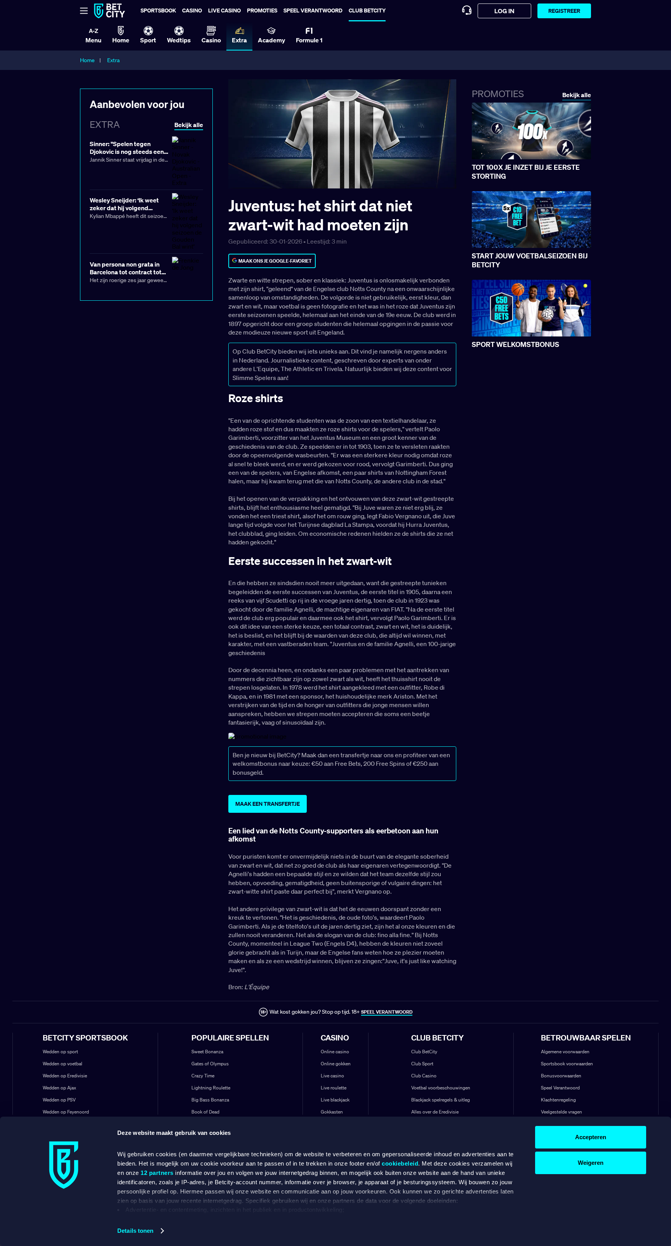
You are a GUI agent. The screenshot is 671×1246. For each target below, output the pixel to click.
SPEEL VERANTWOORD (386, 1012)
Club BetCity (367, 10)
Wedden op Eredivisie (65, 1075)
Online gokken (336, 1063)
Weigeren (590, 1162)
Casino (192, 10)
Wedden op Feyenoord (66, 1111)
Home (87, 60)
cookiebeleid (400, 1163)
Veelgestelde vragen (561, 1111)
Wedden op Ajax (59, 1087)
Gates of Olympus (210, 1063)
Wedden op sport (60, 1051)
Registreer (564, 10)
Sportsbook (158, 10)
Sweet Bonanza (207, 1051)
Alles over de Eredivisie (435, 1111)
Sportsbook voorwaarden (567, 1063)
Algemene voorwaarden (565, 1051)
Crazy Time (202, 1075)
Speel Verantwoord (560, 1087)
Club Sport (422, 1063)
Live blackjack (335, 1099)
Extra (113, 60)
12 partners (157, 1172)
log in (504, 11)
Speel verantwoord (312, 10)
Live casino (224, 10)
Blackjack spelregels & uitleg (440, 1099)
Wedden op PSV (59, 1099)
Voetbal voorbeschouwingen (440, 1087)
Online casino (335, 1051)
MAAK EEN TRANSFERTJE (267, 803)
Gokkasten (332, 1111)
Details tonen (135, 1230)
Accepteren (590, 1137)
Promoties (262, 10)
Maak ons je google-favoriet (275, 261)
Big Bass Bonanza (210, 1099)
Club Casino (423, 1075)
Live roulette (333, 1087)
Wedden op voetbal (62, 1063)
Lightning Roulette (210, 1087)
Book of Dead (205, 1111)
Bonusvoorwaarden (561, 1075)
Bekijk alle (576, 95)
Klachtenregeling (558, 1099)
